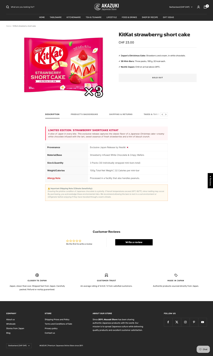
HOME (42, 17)
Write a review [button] (134, 242)
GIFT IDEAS (168, 17)
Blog (8, 333)
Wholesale (10, 324)
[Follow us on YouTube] (202, 322)
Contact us (50, 333)
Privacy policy (51, 328)
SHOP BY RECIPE (150, 17)
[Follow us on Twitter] (176, 322)
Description (52, 114)
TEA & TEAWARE (94, 17)
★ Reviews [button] (210, 181)
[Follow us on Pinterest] (194, 322)
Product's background (84, 114)
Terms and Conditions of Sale (58, 324)
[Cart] (205, 7)
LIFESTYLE (111, 17)
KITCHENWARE (74, 17)
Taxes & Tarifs (152, 114)
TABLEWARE (56, 17)
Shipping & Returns (121, 114)
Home (8, 26)
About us (10, 319)
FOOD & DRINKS (129, 17)
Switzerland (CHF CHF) (179, 7)
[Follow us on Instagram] (185, 322)
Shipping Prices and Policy (57, 319)
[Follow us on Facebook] (168, 322)
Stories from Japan (15, 328)
